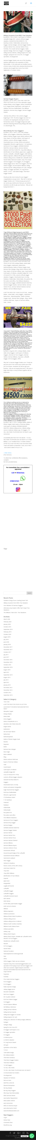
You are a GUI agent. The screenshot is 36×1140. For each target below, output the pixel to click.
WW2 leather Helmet (9, 1100)
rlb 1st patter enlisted (9, 997)
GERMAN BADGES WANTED (24, 283)
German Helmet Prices (22, 47)
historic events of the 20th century (13, 865)
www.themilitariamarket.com (11, 1110)
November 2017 (8, 649)
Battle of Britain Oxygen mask (12, 136)
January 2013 (7, 685)
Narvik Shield (7, 160)
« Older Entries (7, 453)
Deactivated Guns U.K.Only (11, 142)
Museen (6, 943)
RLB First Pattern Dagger (10, 999)
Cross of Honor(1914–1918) (11, 774)
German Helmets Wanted (19, 287)
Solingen (6, 54)
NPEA (19, 359)
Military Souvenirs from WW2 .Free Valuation (18, 35)
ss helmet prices (8, 1037)
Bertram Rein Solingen (10, 269)
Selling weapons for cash (24, 52)
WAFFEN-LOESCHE (9, 1083)
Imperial (6, 878)
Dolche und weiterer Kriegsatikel (12, 787)
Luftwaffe (10, 154)
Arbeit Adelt (27, 263)
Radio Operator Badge (10, 987)
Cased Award (28, 271)
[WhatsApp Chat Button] (31, 1135)
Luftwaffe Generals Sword (11, 896)
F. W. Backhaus (28, 144)
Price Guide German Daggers (17, 49)
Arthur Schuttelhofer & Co (11, 721)
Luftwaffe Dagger (8, 891)
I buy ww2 (20, 357)
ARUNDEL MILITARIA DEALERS (12, 724)
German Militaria (12, 357)
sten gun (6, 1045)
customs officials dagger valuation (18, 140)
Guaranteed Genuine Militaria (11, 855)
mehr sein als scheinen (10, 906)
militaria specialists (9, 929)
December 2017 (8, 647)
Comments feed (8, 1122)
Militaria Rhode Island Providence (23, 156)
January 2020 (7, 624)
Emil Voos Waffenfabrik (15, 108)
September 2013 (8, 675)
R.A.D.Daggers (17, 161)
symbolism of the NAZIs (10, 1047)
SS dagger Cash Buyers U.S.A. (12, 1030)
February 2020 (7, 621)
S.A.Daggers (27, 51)
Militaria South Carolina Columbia (13, 924)
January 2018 (7, 644)
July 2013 (6, 680)
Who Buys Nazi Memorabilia (11, 1093)
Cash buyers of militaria (24, 37)
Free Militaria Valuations (22, 281)
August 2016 (7, 670)
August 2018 (7, 637)
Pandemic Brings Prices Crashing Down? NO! (16, 600)
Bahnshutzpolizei (8, 267)
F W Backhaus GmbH (9, 797)
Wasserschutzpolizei (9, 1085)
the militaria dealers (9, 1055)
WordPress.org (8, 1125)
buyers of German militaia (14, 138)
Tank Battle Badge (18, 171)
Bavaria (6, 742)
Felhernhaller (19, 279)
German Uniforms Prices (10, 848)
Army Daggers (16, 104)
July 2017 (6, 654)
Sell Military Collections (10, 1007)
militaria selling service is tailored (12, 921)
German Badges (12, 45)
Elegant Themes (18, 1136)
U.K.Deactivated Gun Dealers (11, 1073)
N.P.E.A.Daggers (12, 359)
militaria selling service (10, 158)
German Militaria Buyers (15, 289)
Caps (23, 271)
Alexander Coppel (26, 102)
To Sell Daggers (8, 1065)
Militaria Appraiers (8, 156)
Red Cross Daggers (18, 51)
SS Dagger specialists (13, 169)
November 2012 (8, 690)
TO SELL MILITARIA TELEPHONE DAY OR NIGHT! (17, 1070)
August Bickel (10, 106)
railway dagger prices (9, 163)
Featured (6, 802)
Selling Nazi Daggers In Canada (12, 1014)
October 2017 (7, 652)
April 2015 (6, 672)
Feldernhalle (16, 43)
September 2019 (8, 629)
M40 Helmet (28, 154)
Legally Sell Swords (9, 886)
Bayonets (6, 744)
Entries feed (7, 1120)
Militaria (6, 908)
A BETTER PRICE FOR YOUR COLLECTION (15, 704)
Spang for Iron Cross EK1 (16, 54)
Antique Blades (8, 104)
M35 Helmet (7, 898)
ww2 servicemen (8, 1103)
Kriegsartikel (7, 883)
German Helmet (13, 148)
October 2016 (7, 665)
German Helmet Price (9, 47)
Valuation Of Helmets (9, 1078)
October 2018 (7, 634)
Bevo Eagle (7, 752)
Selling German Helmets (10, 52)
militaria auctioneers (9, 914)
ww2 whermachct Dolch (10, 1108)
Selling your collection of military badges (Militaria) (17, 1019)
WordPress (18, 1138)
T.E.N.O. (10, 171)
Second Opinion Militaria (19, 165)
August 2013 (7, 677)
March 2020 (7, 619)
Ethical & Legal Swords (16, 144)
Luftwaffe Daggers (19, 154)
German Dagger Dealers (24, 45)
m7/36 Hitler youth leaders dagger (13, 903)
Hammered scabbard (9, 858)
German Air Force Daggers (11, 146)
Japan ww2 (23, 152)
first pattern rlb (28, 279)
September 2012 (8, 695)
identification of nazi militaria (11, 152)
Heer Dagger (7, 860)
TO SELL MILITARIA (9, 1067)
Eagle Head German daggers (11, 790)
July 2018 (6, 639)
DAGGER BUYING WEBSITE (16, 41)
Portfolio (6, 49)
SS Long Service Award (10, 1042)
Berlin (5, 747)
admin (7, 100)
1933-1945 (20, 100)
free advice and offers (9, 281)
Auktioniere (18, 106)
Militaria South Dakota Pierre (11, 926)
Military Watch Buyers (9, 934)
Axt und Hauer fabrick (9, 731)
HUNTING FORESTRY (14, 150)
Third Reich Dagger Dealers (11, 1060)
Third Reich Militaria (9, 1062)
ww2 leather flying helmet (10, 1098)
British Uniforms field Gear (11, 759)
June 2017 (6, 657)
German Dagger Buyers (11, 99)
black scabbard (8, 754)
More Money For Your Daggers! (14, 131)
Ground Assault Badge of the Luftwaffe (14, 853)
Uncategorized (14, 56)
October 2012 (7, 692)
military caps (17, 430)
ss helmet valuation (9, 1040)
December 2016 (8, 659)
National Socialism (16, 160)
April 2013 (6, 682)
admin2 (7, 37)
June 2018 (6, 642)
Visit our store (7, 1080)
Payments (6, 974)
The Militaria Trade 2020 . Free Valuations (15, 612)
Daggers (11, 277)
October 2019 (7, 627)
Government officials (9, 850)
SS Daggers (24, 430)
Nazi (23, 160)
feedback (6, 279)
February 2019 (7, 632)
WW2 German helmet (9, 1095)
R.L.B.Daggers (26, 161)
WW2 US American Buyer (10, 1105)
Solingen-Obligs (8, 1024)
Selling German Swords (10, 1012)
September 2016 (8, 667)
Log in (5, 1117)
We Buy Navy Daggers (10, 1090)
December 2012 (8, 687)
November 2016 (8, 662)
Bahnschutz (26, 134)
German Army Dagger (16, 110)
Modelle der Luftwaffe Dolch (24, 158)
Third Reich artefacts (9, 1057)
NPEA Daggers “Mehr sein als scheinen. (14, 961)
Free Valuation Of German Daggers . (13, 605)
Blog (17, 269)
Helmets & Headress (9, 863)
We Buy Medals (8, 1088)
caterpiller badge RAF (9, 39)
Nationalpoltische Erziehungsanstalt (13, 953)
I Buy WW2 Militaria (26, 150)
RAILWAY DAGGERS (9, 992)
